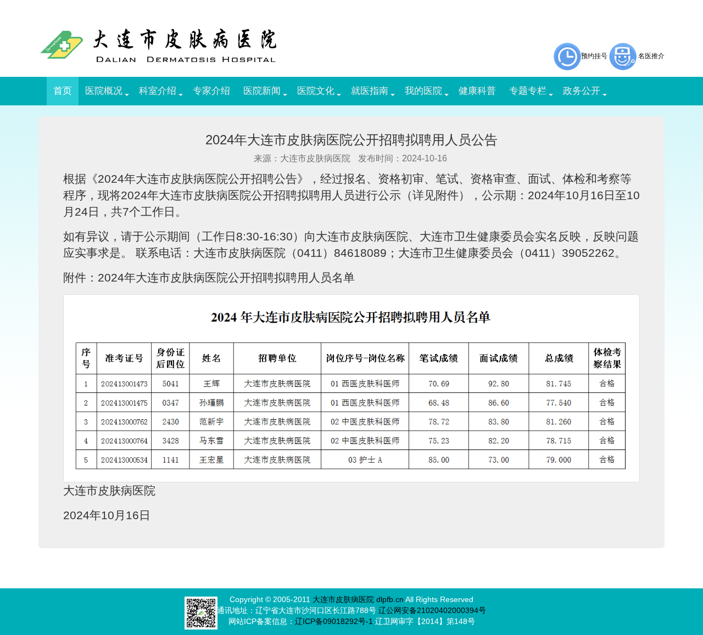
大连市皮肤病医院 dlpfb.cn (358, 599)
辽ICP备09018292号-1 (334, 621)
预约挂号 (594, 56)
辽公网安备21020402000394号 (432, 610)
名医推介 (651, 56)
